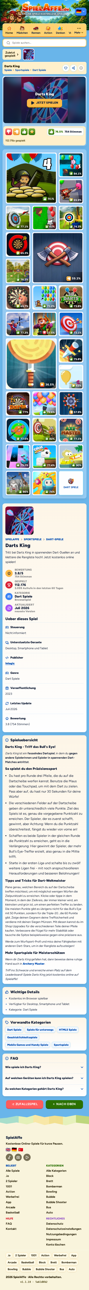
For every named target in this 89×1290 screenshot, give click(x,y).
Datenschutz (54, 1223)
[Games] (8, 1149)
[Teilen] (73, 68)
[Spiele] (81, 12)
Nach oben (66, 1104)
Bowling (51, 1191)
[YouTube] (27, 1157)
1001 (9, 1186)
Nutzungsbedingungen (61, 1234)
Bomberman (54, 1186)
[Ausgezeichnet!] (32, 131)
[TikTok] (9, 1157)
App (8, 1202)
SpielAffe (12, 539)
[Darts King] (28, 54)
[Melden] (81, 68)
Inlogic (10, 663)
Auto (49, 1212)
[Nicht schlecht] (16, 131)
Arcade (10, 1207)
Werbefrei (12, 1197)
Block (50, 1176)
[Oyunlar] (20, 1149)
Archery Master (33, 963)
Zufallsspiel (27, 1104)
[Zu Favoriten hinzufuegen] (65, 68)
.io (7, 1176)
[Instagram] (18, 1157)
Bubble (50, 1197)
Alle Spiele (13, 1171)
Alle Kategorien (56, 1171)
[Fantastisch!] (24, 131)
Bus (48, 1207)
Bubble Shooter (56, 1202)
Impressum (53, 1239)
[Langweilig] (8, 131)
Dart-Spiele (55, 539)
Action (10, 1191)
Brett (49, 1181)
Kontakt (11, 1229)
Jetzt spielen (47, 102)
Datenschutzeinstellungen (63, 1229)
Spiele (8, 70)
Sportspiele (22, 70)
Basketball (12, 1212)
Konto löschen (55, 1244)
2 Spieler (11, 1181)
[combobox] (47, 42)
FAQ (9, 1223)
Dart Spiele (39, 70)
